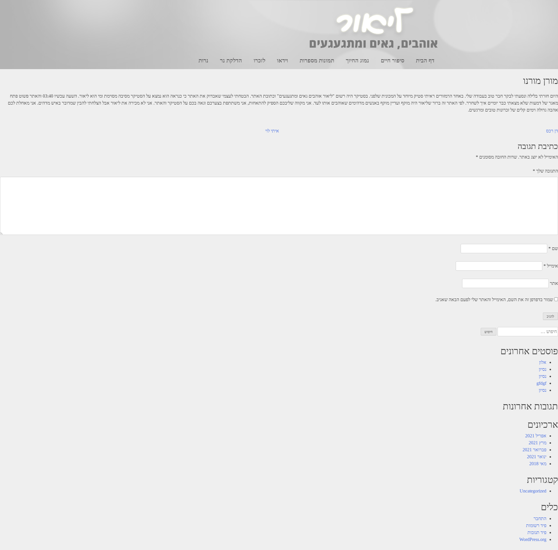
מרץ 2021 (537, 442)
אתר (554, 283)
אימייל (550, 265)
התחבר (540, 518)
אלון (542, 362)
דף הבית (425, 60)
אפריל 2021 (535, 435)
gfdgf (541, 383)
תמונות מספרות (317, 60)
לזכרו (259, 60)
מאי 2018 (537, 463)
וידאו (282, 60)
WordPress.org (532, 539)
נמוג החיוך (357, 60)
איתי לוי (272, 130)
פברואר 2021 (534, 449)
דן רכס (552, 130)
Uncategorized (533, 490)
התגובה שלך (545, 170)
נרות (203, 60)
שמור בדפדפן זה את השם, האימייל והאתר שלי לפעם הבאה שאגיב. (494, 299)
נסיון (542, 369)
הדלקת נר (231, 60)
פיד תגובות (536, 532)
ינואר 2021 (536, 456)
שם (553, 248)
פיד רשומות (536, 525)
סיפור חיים (392, 60)
